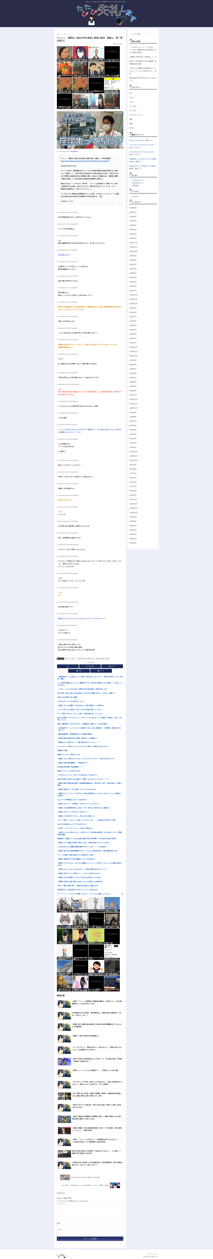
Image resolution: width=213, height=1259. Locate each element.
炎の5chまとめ (137, 183)
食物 (108, 658)
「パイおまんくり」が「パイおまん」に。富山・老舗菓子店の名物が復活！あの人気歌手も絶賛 (142, 49)
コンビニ (69, 658)
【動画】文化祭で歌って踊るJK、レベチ (143, 57)
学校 (81, 658)
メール (59, 1229)
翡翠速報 (135, 185)
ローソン (75, 658)
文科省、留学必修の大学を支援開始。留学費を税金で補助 (142, 62)
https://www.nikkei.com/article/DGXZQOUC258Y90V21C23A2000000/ (85, 161)
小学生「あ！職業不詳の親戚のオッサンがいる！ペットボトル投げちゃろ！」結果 (142, 70)
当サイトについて (152, 1254)
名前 (58, 1223)
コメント (61, 1203)
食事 (99, 658)
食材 (103, 658)
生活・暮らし (92, 658)
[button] (101, 671)
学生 (86, 658)
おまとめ (135, 196)
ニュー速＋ (61, 658)
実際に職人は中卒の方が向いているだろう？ (142, 79)
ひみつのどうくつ (138, 180)
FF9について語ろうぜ (136, 140)
